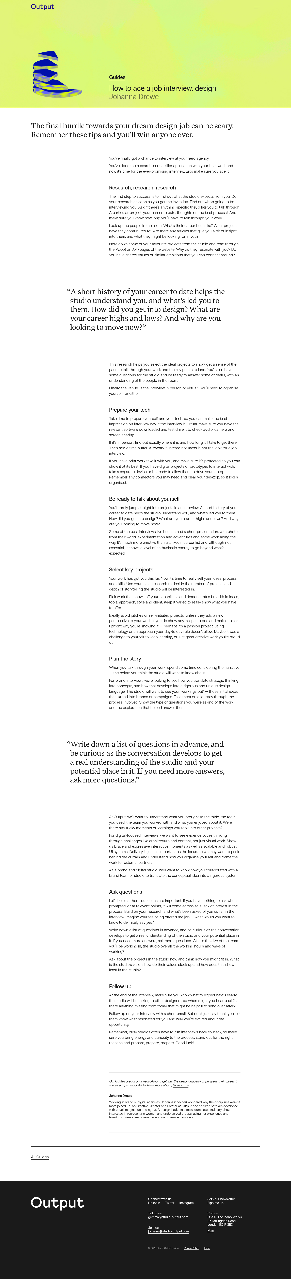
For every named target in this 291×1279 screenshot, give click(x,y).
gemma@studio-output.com (168, 1217)
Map (210, 1230)
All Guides (40, 1156)
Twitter (169, 1203)
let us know (180, 1085)
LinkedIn (154, 1203)
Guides (117, 77)
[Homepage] (45, 7)
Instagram (186, 1203)
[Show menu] (257, 7)
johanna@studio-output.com (168, 1231)
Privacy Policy (191, 1248)
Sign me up (215, 1203)
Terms (207, 1248)
